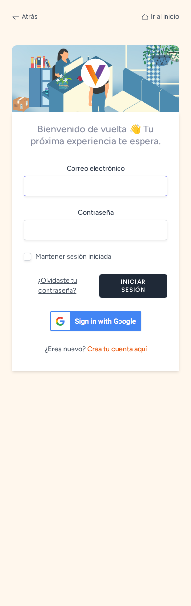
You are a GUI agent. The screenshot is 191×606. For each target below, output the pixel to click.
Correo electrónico (96, 168)
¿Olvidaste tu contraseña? (57, 286)
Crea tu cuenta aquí (117, 349)
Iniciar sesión (133, 285)
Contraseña (96, 212)
